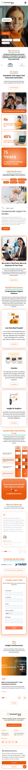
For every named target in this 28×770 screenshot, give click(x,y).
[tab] (5, 179)
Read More (3, 693)
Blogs (3, 678)
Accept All (14, 762)
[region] (14, 759)
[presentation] (19, 698)
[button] (25, 2)
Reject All (14, 766)
